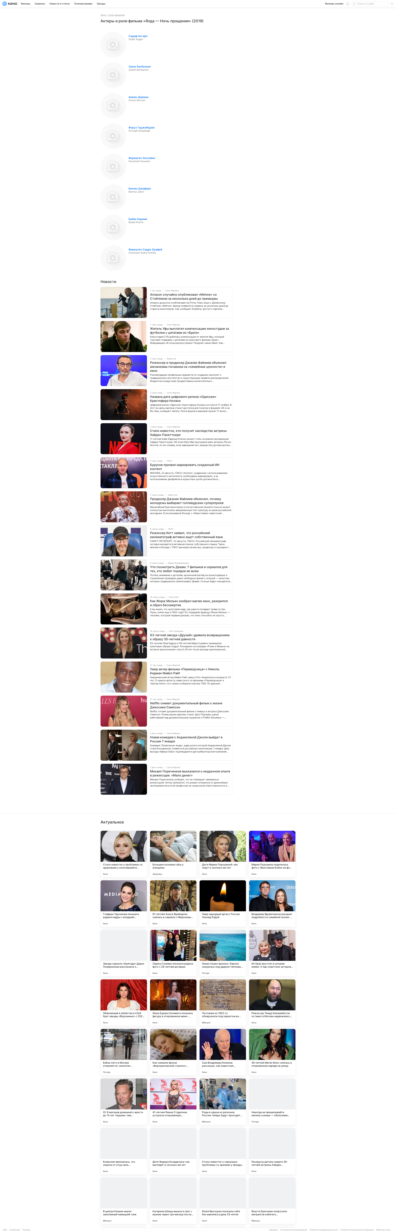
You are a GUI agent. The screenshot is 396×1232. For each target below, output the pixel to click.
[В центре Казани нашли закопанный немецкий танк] (124, 1201)
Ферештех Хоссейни (142, 158)
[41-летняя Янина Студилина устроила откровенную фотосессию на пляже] (173, 1101)
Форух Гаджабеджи (142, 127)
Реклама (26, 1230)
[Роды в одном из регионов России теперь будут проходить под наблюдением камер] (223, 1101)
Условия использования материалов (357, 1230)
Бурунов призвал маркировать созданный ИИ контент (184, 467)
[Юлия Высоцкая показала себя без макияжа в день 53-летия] (223, 1201)
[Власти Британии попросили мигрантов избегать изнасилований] (272, 1201)
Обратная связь (383, 1230)
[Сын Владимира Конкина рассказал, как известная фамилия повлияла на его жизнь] (223, 1052)
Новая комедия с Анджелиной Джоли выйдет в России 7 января (186, 739)
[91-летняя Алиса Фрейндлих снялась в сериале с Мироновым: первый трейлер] (173, 903)
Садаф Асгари (138, 36)
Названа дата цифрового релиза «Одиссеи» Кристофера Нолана (183, 399)
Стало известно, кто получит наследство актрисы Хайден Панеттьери (188, 433)
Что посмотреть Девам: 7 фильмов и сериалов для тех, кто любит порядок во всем (188, 569)
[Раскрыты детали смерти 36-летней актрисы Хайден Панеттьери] (272, 1151)
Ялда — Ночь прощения (113, 15)
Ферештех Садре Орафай (145, 249)
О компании (14, 1230)
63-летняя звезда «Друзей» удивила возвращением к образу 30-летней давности (190, 637)
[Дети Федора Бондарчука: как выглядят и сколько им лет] (173, 1151)
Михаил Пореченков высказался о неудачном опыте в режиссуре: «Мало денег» (190, 773)
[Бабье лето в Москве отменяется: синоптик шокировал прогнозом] (124, 1052)
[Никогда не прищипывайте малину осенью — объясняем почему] (272, 1101)
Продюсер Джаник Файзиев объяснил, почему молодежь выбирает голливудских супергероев (187, 501)
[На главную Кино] (12, 3)
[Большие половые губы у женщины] (173, 854)
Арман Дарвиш (138, 97)
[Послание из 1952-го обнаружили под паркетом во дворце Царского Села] (223, 1002)
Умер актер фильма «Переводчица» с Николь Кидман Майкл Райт (184, 671)
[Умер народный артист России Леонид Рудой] (223, 903)
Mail (5, 1230)
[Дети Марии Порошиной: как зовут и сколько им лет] (223, 854)
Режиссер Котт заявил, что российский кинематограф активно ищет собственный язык (186, 535)
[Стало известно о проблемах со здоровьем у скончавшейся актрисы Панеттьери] (124, 854)
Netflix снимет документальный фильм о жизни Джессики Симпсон (186, 705)
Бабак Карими (138, 219)
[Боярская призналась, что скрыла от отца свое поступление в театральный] (124, 1151)
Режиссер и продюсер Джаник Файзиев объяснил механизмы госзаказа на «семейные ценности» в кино (188, 367)
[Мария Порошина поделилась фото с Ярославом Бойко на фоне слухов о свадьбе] (272, 854)
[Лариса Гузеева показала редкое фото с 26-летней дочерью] (173, 953)
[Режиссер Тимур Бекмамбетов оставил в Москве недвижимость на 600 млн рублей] (272, 1002)
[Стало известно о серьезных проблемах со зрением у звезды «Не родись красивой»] (223, 1151)
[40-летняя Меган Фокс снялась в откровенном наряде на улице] (272, 1052)
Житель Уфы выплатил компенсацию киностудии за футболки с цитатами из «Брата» (189, 331)
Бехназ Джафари (140, 188)
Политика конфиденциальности (324, 1230)
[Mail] (4, 3)
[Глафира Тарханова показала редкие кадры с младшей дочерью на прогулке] (124, 903)
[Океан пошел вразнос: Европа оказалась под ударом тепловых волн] (223, 953)
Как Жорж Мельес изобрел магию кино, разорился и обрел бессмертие (189, 603)
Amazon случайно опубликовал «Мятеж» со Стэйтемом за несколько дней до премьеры (184, 296)
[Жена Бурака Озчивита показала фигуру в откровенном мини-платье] (173, 1002)
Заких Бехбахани (140, 66)
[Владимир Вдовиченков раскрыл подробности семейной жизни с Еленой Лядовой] (272, 903)
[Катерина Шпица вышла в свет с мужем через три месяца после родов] (173, 1201)
